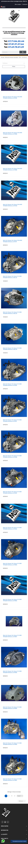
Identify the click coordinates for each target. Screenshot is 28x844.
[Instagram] (8, 822)
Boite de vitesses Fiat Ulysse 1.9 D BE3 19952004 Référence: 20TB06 (12, 600)
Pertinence (14, 63)
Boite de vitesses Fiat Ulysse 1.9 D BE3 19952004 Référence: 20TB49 (12, 708)
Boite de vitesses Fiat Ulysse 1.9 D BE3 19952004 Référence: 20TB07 (12, 636)
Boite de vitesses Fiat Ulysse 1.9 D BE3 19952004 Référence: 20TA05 (12, 384)
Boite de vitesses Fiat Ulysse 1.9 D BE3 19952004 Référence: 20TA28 (12, 456)
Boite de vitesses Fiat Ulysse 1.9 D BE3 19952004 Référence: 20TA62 (12, 528)
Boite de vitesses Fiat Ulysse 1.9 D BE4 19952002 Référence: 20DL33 (12, 313)
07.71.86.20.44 (16, 41)
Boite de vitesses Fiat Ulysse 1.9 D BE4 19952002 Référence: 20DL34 (12, 349)
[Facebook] (2, 822)
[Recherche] (22, 52)
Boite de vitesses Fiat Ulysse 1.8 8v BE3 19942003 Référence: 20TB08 (12, 133)
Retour (22, 801)
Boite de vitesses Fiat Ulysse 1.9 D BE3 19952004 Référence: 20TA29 (12, 492)
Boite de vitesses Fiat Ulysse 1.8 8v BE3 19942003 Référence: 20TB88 (12, 169)
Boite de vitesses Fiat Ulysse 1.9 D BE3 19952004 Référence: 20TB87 (12, 779)
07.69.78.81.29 (16, 47)
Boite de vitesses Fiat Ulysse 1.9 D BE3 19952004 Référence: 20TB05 (12, 564)
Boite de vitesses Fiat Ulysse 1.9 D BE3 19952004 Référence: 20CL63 (12, 277)
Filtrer (13, 66)
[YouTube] (5, 822)
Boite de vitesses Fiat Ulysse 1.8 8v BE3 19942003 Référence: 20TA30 (12, 97)
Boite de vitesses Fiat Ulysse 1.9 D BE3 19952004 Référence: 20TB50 (12, 743)
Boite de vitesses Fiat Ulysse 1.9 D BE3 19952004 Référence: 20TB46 (12, 672)
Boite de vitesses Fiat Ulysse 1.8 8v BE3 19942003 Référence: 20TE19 (12, 241)
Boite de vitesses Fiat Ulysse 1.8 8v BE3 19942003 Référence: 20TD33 (12, 205)
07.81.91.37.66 (16, 44)
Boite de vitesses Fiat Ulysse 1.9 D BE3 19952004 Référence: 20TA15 (12, 420)
